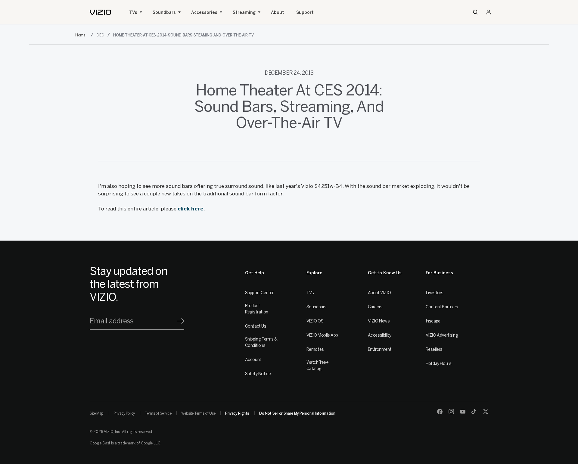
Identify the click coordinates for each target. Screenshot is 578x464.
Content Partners (442, 307)
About (277, 12)
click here (191, 209)
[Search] (475, 12)
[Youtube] (462, 411)
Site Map (97, 413)
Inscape (433, 321)
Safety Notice (258, 373)
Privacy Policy (124, 413)
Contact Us (255, 326)
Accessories (204, 12)
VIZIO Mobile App (322, 335)
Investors (434, 292)
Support (305, 12)
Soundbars (164, 12)
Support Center (259, 292)
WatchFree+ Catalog (317, 365)
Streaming (244, 12)
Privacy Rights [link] (237, 413)
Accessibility (379, 335)
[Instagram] (451, 411)
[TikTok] (474, 411)
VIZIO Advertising (442, 335)
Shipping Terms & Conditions (261, 342)
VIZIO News (379, 321)
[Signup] (180, 321)
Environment (379, 349)
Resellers (434, 349)
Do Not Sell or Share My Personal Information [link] (297, 413)
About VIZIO (379, 292)
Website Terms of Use (198, 413)
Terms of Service (158, 413)
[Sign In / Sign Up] (488, 12)
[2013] (81, 34)
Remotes (315, 349)
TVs (133, 12)
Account (253, 359)
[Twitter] (485, 411)
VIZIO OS (315, 321)
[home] (100, 12)
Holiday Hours (439, 363)
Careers (375, 307)
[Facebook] (440, 411)
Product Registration (256, 309)
